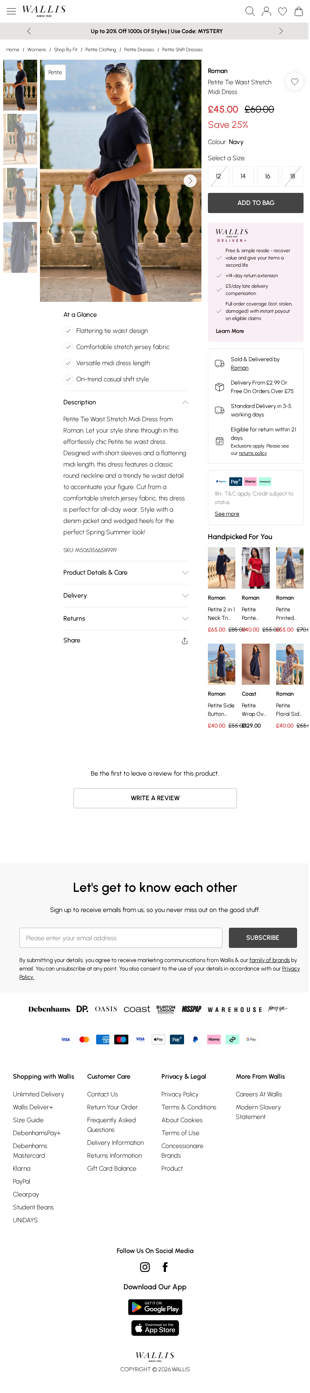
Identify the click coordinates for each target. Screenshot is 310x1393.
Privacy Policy (180, 1094)
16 (267, 176)
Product (172, 1168)
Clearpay (26, 1194)
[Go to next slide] (190, 180)
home (12, 49)
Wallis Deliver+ (33, 1107)
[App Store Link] (155, 1317)
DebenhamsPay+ (37, 1133)
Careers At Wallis (259, 1094)
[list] (120, 181)
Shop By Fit (66, 49)
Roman (218, 71)
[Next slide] (281, 31)
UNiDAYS (25, 1220)
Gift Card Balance (111, 1168)
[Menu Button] (11, 11)
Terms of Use (180, 1133)
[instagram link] (145, 1267)
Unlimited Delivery (38, 1094)
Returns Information (114, 1155)
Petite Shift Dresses (182, 49)
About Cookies (182, 1120)
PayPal (21, 1181)
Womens (36, 49)
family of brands (269, 960)
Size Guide (28, 1120)
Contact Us (102, 1094)
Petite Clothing (101, 49)
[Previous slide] (29, 31)
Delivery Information (115, 1142)
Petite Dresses (139, 49)
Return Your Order (112, 1107)
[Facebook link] (165, 1267)
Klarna (21, 1168)
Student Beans (33, 1207)
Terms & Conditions (188, 1107)
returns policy (253, 453)
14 (243, 176)
